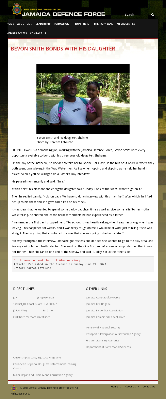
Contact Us (38, 33)
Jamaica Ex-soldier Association (104, 310)
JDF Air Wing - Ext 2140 (33, 310)
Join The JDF (83, 24)
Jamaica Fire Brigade (98, 304)
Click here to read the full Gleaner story (47, 260)
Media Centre (126, 24)
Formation (62, 24)
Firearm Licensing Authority (102, 340)
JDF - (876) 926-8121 (33, 297)
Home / (116, 386)
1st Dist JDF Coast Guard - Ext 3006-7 (35, 304)
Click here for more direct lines (31, 317)
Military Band (104, 24)
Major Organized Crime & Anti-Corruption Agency (43, 375)
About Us (23, 24)
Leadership (43, 24)
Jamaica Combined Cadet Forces (105, 317)
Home (10, 24)
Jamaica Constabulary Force (103, 297)
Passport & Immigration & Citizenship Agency (113, 334)
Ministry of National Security (103, 327)
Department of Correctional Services (108, 347)
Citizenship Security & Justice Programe (37, 357)
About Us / (132, 386)
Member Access (16, 33)
